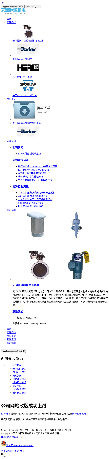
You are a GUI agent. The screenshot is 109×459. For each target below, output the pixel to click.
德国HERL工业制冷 (22, 77)
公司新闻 (17, 147)
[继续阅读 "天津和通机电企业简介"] (57, 279)
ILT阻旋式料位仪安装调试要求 (33, 170)
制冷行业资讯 (20, 186)
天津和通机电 (79, 414)
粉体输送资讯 (20, 160)
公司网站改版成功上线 (29, 153)
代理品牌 (11, 332)
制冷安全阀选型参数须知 (30, 206)
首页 (9, 329)
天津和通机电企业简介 (25, 285)
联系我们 (17, 311)
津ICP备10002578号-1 (11, 437)
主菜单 (12, 6)
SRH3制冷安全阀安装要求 (31, 203)
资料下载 (11, 336)
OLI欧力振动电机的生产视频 (32, 173)
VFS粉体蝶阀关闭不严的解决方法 (35, 180)
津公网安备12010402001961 (19, 445)
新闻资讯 (11, 339)
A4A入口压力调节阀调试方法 (33, 196)
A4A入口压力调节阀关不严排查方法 (36, 192)
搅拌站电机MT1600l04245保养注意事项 (37, 166)
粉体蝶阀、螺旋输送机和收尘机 (28, 41)
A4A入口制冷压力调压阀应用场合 (35, 199)
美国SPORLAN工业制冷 (24, 95)
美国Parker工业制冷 (22, 59)
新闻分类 (13, 351)
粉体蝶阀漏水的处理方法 (30, 176)
